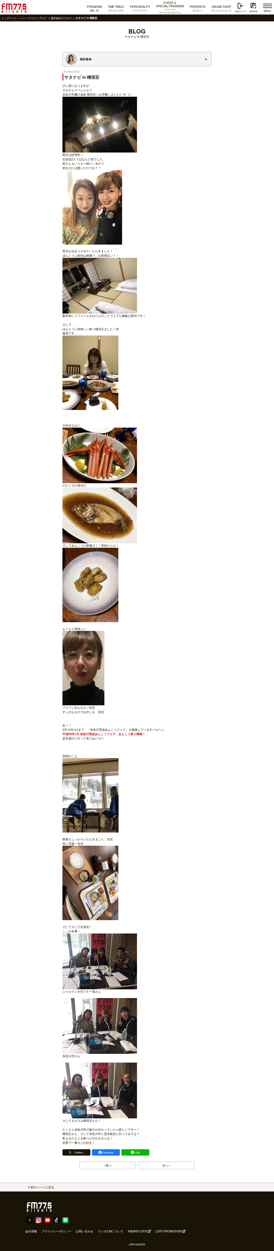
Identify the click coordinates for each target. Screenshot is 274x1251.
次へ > (166, 1165)
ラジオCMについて (110, 1231)
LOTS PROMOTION (168, 1231)
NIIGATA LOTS (137, 1231)
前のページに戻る (42, 1187)
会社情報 (31, 1231)
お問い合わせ (85, 1231)
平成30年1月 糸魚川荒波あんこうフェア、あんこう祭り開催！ (103, 734)
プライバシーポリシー (56, 1231)
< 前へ (107, 1165)
